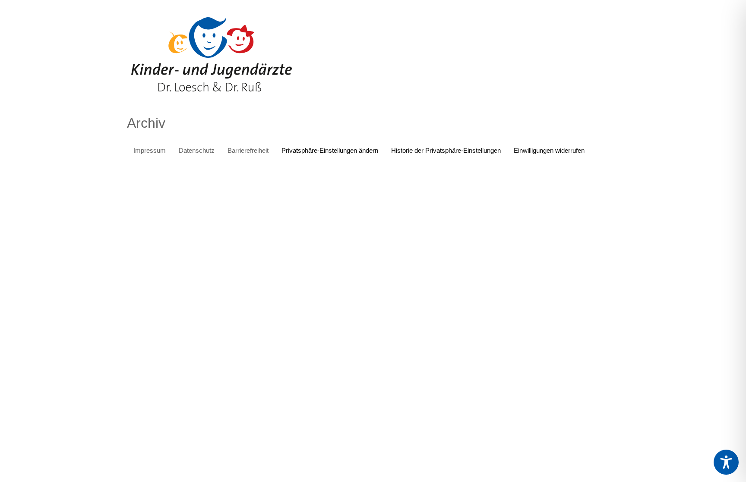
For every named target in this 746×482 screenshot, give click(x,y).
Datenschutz (197, 150)
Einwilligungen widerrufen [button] (549, 150)
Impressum (149, 150)
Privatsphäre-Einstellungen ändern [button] (329, 150)
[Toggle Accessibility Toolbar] (726, 462)
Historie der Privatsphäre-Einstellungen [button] (446, 150)
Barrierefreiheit (248, 150)
